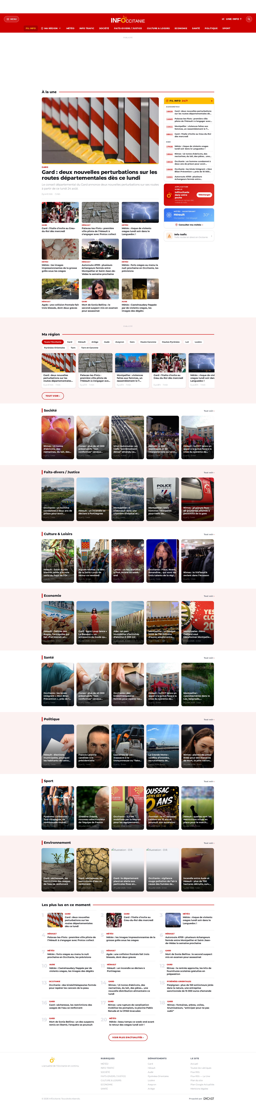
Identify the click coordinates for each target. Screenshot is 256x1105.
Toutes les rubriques (201, 1068)
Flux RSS (195, 1072)
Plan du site (197, 1080)
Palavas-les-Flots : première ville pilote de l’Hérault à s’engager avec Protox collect (99, 231)
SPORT (226, 28)
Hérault (151, 1068)
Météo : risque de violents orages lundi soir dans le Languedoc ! (136, 231)
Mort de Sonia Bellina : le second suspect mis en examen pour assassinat (100, 307)
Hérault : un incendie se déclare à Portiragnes (126, 969)
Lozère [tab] (198, 342)
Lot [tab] (187, 342)
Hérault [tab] (82, 342)
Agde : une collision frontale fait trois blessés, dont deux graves (60, 306)
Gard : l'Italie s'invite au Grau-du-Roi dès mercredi (58, 230)
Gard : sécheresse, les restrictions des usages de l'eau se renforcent (70, 1006)
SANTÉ (196, 28)
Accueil (194, 1063)
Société (50, 410)
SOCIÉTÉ (104, 28)
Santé (49, 657)
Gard (150, 1063)
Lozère (151, 1080)
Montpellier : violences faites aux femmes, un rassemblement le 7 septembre (130, 378)
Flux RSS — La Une (200, 1076)
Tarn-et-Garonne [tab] (89, 347)
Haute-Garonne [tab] (148, 342)
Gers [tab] (132, 342)
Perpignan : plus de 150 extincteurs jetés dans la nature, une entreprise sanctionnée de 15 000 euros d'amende (190, 988)
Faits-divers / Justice (62, 472)
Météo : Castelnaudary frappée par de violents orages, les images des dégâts (139, 307)
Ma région (51, 28)
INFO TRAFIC (86, 28)
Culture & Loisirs (58, 534)
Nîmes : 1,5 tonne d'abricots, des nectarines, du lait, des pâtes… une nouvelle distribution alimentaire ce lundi (129, 989)
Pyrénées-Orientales (158, 1076)
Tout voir (53, 396)
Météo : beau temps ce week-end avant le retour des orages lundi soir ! (131, 1023)
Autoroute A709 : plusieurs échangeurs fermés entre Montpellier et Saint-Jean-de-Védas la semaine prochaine (99, 269)
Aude (150, 1072)
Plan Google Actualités (202, 1084)
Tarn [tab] (73, 347)
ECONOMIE (181, 28)
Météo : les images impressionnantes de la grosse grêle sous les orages (59, 268)
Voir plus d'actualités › (128, 1037)
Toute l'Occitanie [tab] (52, 342)
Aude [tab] (106, 342)
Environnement (57, 843)
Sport (48, 781)
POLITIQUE (211, 28)
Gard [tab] (69, 342)
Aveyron (152, 1084)
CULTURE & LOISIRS (158, 28)
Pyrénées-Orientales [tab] (54, 347)
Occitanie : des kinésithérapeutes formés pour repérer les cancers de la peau (72, 986)
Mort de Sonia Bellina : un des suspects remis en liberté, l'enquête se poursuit (71, 1023)
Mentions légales (199, 1088)
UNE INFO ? (231, 19)
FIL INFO (31, 28)
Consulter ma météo (191, 225)
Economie (52, 596)
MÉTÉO (70, 28)
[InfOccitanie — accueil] (128, 19)
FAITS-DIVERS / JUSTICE (128, 28)
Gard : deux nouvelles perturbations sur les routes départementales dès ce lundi (99, 175)
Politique (52, 719)
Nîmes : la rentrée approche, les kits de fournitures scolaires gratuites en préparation (189, 971)
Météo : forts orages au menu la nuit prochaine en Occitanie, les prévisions (140, 268)
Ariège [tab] (95, 342)
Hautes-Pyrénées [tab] (171, 342)
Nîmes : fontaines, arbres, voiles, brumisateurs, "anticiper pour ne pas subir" (188, 1007)
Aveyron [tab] (119, 342)
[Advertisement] (128, 60)
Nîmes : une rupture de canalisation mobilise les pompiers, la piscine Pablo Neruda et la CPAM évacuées (130, 1007)
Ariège (151, 1088)
